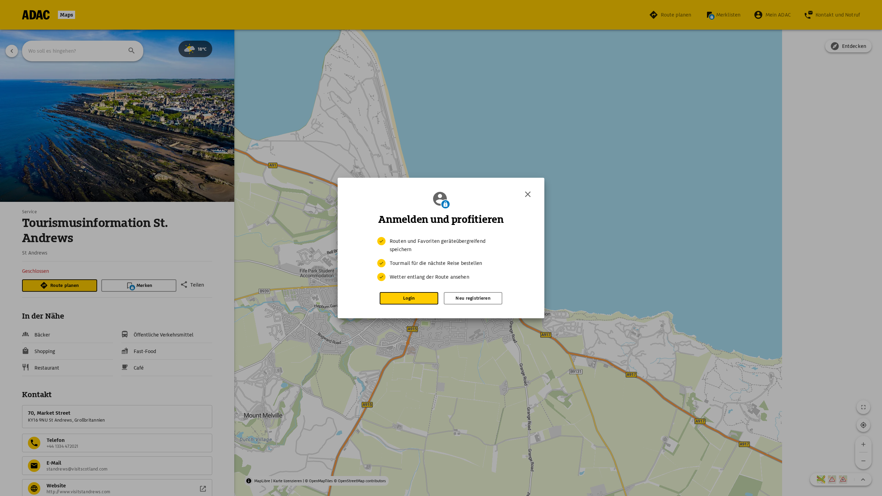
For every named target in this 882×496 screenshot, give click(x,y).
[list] (441, 259)
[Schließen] (528, 194)
